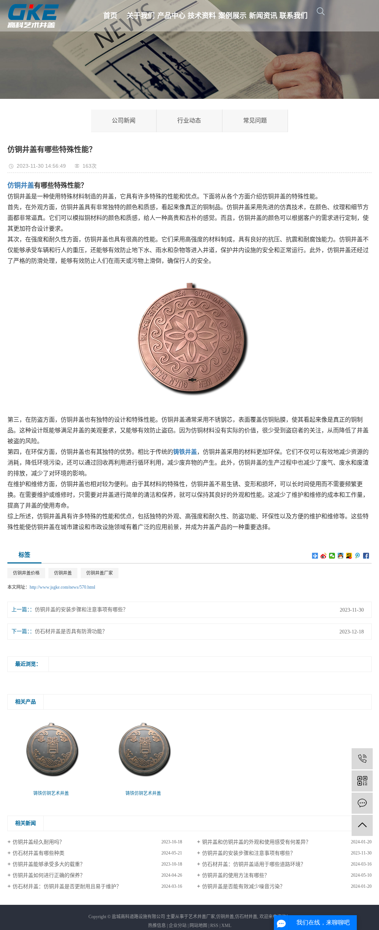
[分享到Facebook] (366, 556)
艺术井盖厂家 (201, 916)
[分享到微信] (332, 556)
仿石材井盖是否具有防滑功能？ (71, 631)
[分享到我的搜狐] (349, 556)
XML (226, 925)
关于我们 (141, 16)
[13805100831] (362, 758)
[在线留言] (362, 803)
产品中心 (171, 16)
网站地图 (198, 925)
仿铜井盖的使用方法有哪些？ (235, 875)
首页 (110, 16)
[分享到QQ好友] (341, 556)
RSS (214, 925)
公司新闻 (123, 120)
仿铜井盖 (63, 573)
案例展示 (232, 16)
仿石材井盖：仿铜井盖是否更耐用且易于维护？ (67, 886)
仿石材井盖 (246, 916)
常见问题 (255, 120)
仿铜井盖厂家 (99, 573)
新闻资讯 (263, 16)
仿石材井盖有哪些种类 (38, 853)
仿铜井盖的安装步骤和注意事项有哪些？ (81, 609)
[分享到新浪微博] (324, 556)
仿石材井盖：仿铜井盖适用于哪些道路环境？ (254, 864)
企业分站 (178, 925)
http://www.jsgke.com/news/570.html (62, 587)
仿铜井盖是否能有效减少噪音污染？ (243, 886)
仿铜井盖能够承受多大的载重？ (49, 864)
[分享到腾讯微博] (358, 556)
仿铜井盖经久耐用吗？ (38, 842)
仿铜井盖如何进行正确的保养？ (49, 875)
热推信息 (157, 925)
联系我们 (293, 16)
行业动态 (189, 120)
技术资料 (202, 16)
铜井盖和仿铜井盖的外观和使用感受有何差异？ (256, 842)
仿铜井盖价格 (26, 573)
